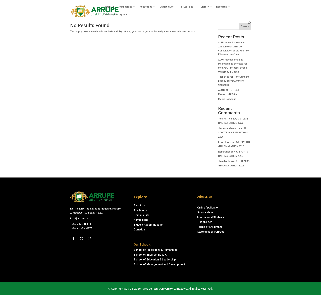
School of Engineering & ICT (151, 254)
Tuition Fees (204, 222)
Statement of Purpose (210, 231)
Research (221, 7)
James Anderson (227, 128)
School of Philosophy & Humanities (155, 249)
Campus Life (167, 7)
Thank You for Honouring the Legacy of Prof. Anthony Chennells (233, 80)
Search (245, 26)
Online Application (208, 207)
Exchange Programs (116, 14)
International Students (210, 217)
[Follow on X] (81, 238)
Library (205, 7)
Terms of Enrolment (209, 226)
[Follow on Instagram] (89, 238)
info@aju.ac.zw (79, 218)
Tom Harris (224, 118)
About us (110, 7)
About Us (139, 205)
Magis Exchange (227, 99)
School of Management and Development (159, 264)
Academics (146, 7)
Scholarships (205, 212)
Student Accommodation (149, 224)
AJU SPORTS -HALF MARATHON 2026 (233, 132)
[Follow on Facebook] (73, 238)
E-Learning (187, 7)
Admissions (125, 7)
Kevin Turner (225, 142)
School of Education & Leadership (155, 259)
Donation (139, 229)
